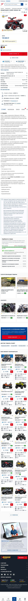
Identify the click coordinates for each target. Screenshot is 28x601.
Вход (25, 600)
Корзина (19, 600)
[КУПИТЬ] (11, 371)
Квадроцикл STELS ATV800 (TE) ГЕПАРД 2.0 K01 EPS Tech (21, 471)
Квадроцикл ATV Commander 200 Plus (6, 443)
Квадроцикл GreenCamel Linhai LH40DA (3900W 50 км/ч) (7, 498)
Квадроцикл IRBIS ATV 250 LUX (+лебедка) (20, 498)
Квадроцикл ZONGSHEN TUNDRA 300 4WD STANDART (7, 471)
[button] (4, 369)
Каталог (14, 600)
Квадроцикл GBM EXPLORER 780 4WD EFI (19, 365)
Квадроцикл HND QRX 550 (7, 391)
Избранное (8, 600)
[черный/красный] (2, 47)
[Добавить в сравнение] (12, 362)
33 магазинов (14, 100)
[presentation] (22, 29)
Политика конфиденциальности (14, 587)
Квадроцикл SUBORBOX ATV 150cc (20, 418)
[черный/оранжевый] (4, 47)
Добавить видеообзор (12, 337)
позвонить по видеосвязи (12, 550)
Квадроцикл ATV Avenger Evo (8, 315)
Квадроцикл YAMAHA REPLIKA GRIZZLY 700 (19, 392)
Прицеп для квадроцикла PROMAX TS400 (7, 290)
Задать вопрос (21, 557)
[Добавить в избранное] (10, 362)
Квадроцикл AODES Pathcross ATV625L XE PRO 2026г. (7, 418)
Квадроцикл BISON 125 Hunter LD (6, 365)
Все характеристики (5, 89)
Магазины (8, 1)
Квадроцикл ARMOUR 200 (20, 442)
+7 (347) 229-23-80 (23, 1)
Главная (3, 600)
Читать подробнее (5, 69)
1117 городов (17, 103)
